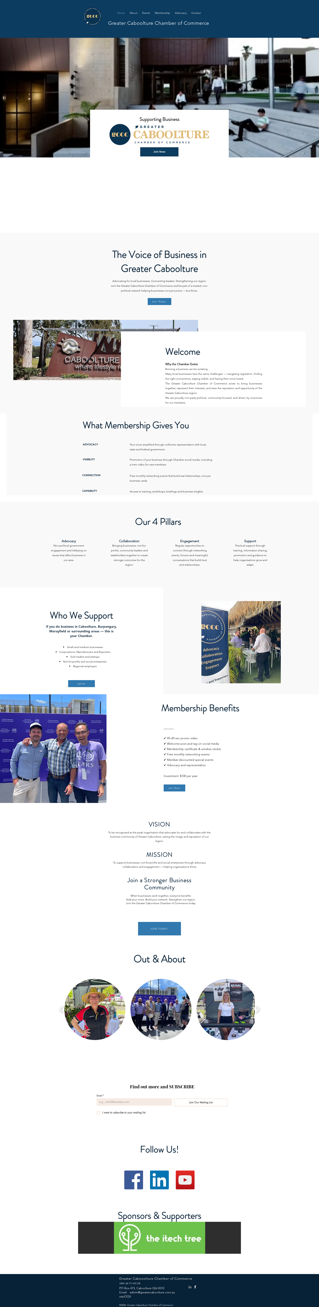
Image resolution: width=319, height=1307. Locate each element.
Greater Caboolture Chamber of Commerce (158, 23)
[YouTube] (185, 1180)
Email (100, 1095)
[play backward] (61, 1009)
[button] (162, 13)
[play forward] (257, 1009)
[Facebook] (133, 1180)
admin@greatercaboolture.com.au (152, 1292)
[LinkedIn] (159, 1180)
